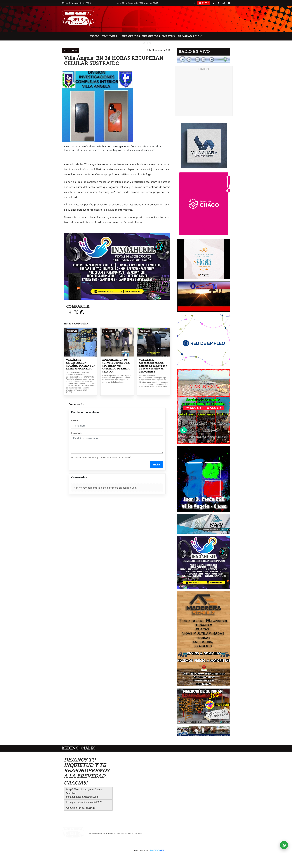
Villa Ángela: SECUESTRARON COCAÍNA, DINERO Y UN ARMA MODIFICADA (80, 364)
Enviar (156, 464)
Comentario (76, 433)
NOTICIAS (146, 43)
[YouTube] (228, 3)
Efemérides (131, 36)
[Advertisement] (204, 92)
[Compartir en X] (76, 312)
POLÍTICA (169, 36)
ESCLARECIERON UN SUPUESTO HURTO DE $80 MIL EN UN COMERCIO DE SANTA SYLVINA (116, 365)
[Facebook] (218, 3)
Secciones (110, 36)
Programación (190, 36)
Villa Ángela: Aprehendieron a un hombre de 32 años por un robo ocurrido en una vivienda (153, 365)
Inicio (94, 36)
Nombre (74, 420)
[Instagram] (223, 3)
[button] (194, 3)
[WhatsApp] (213, 3)
